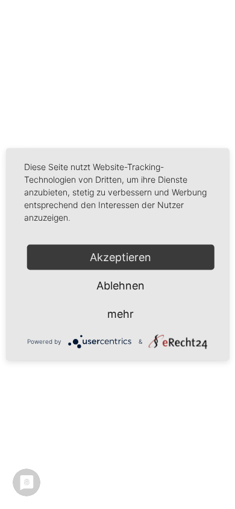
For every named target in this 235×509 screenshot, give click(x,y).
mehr (120, 314)
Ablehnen (120, 285)
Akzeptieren (120, 257)
